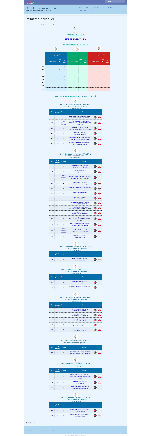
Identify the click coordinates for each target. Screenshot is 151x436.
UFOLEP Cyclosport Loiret (42, 8)
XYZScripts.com (82, 435)
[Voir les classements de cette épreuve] (95, 117)
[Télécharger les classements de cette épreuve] (99, 117)
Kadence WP (52, 430)
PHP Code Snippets (69, 435)
